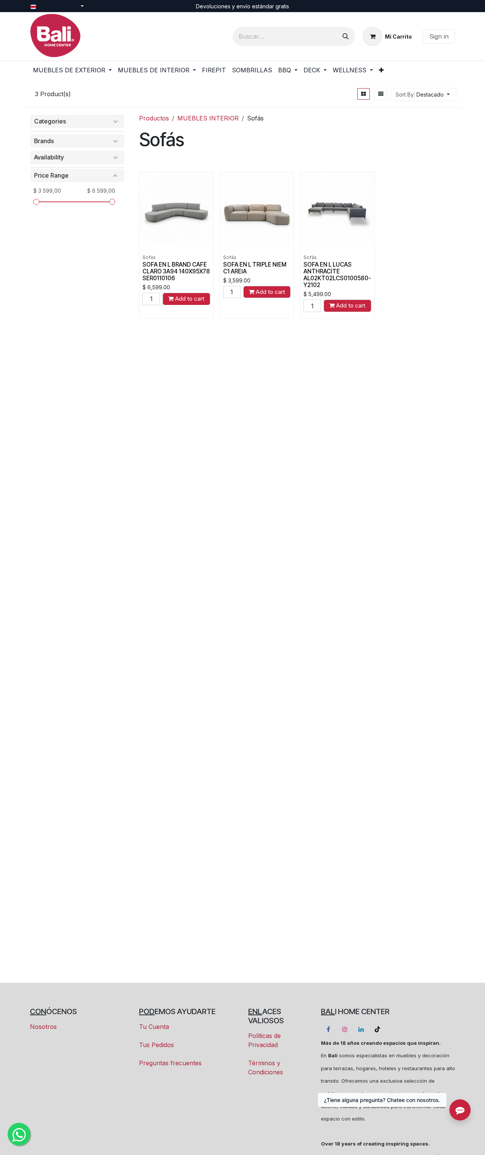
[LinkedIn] (361, 1029)
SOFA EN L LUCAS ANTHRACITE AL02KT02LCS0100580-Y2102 (337, 275)
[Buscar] (345, 36)
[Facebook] (328, 1029)
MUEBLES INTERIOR (208, 118)
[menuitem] (72, 70)
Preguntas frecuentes (170, 1063)
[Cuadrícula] (363, 94)
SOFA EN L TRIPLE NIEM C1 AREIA (254, 268)
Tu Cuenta (154, 1026)
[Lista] (381, 94)
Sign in (439, 36)
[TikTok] (377, 1029)
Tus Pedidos (156, 1045)
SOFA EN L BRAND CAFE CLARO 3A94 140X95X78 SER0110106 (176, 271)
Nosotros (43, 1026)
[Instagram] (345, 1029)
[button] (423, 94)
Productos (154, 118)
